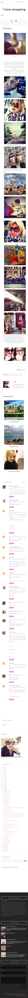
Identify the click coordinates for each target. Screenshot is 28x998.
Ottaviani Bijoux (6, 805)
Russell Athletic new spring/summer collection (13, 807)
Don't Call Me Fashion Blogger (15, 592)
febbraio (6, 841)
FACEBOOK (11, 526)
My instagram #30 (14, 421)
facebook (4, 723)
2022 (4, 775)
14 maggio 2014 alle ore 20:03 (19, 619)
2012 (4, 847)
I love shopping (14, 993)
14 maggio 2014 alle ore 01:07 (19, 588)
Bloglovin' (11, 596)
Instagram (11, 375)
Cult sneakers (6, 829)
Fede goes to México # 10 (12, 952)
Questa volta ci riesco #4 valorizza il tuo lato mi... (14, 815)
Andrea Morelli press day (8, 824)
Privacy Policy (22, 993)
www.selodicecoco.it (14, 547)
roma (21, 375)
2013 (4, 845)
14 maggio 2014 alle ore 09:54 (19, 602)
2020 (4, 778)
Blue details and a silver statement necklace (13, 816)
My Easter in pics (14, 446)
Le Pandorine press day (8, 833)
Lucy (10, 536)
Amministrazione (18, 994)
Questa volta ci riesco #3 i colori (10, 826)
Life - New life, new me (14, 471)
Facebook (11, 594)
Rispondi (11, 496)
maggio (5, 804)
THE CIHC (11, 524)
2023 (4, 773)
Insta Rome (5, 822)
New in (4, 818)
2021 (4, 776)
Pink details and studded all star (10, 820)
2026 (4, 767)
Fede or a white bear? (11, 926)
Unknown (11, 510)
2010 (4, 851)
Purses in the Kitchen (14, 685)
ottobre (5, 795)
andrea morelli (12, 374)
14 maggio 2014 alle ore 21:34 (19, 633)
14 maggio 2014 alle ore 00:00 (19, 574)
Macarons (9, 946)
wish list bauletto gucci (11, 939)
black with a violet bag (8, 811)
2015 (4, 787)
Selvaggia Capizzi (13, 586)
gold (8, 375)
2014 (4, 789)
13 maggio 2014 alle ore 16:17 (19, 487)
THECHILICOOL (12, 649)
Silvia (10, 620)
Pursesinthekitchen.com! (14, 696)
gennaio (5, 843)
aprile (5, 837)
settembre (6, 796)
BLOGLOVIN (12, 528)
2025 (4, 769)
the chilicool (12, 632)
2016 (4, 786)
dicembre (6, 791)
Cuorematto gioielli (7, 809)
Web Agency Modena (22, 995)
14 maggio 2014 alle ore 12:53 (19, 611)
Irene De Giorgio (13, 500)
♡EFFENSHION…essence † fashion (17, 580)
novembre (6, 793)
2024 (4, 771)
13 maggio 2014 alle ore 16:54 (19, 512)
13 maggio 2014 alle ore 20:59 (19, 558)
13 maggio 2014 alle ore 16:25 (19, 501)
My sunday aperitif (10, 933)
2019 (4, 780)
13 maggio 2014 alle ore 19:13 (19, 548)
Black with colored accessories (10, 831)
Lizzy (10, 602)
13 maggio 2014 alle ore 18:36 (19, 536)
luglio (5, 800)
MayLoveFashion (13, 486)
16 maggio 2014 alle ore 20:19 (19, 687)
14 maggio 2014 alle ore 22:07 (19, 664)
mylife (15, 375)
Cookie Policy (9, 994)
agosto (5, 798)
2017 (4, 784)
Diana (10, 611)
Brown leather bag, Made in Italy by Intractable (13, 813)
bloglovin (4, 725)
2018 (4, 782)
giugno (5, 802)
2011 (4, 849)
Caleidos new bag (7, 828)
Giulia (10, 675)
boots (17, 374)
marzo (5, 839)
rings (18, 375)
